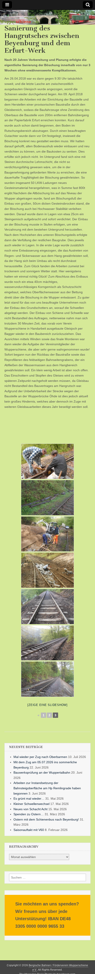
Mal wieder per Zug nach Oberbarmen (40, 757)
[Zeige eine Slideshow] (47, 705)
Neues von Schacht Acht (30, 809)
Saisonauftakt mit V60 (28, 830)
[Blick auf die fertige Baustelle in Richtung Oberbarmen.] (47, 679)
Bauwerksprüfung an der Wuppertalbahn (41, 772)
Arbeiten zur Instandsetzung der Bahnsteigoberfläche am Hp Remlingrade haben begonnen (47, 788)
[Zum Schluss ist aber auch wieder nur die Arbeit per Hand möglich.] (47, 570)
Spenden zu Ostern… (28, 814)
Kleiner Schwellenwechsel (31, 804)
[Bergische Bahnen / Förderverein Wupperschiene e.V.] (47, 17)
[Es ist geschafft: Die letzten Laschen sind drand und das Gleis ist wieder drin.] (47, 461)
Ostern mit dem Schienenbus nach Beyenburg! (46, 819)
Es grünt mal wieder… (28, 798)
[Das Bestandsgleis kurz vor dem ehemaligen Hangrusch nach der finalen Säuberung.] (47, 606)
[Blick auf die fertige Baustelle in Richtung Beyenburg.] (47, 643)
